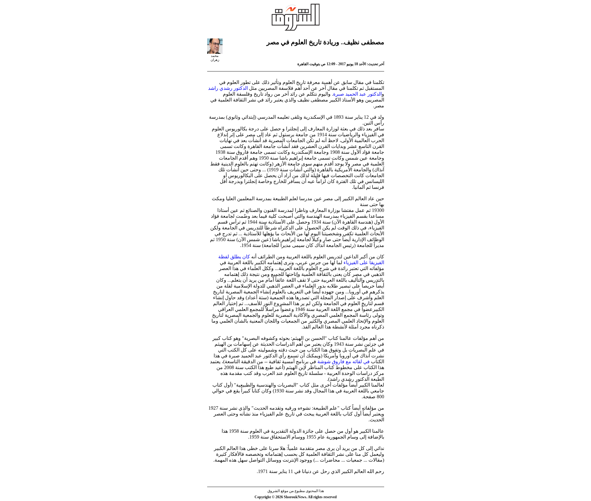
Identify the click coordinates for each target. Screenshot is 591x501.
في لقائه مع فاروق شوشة (343, 361)
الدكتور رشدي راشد (228, 88)
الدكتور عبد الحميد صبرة (357, 94)
